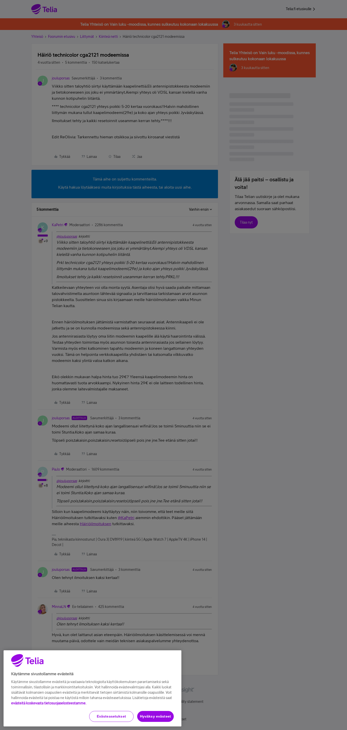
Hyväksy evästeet (155, 716)
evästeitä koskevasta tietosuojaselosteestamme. (48, 703)
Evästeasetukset (111, 716)
